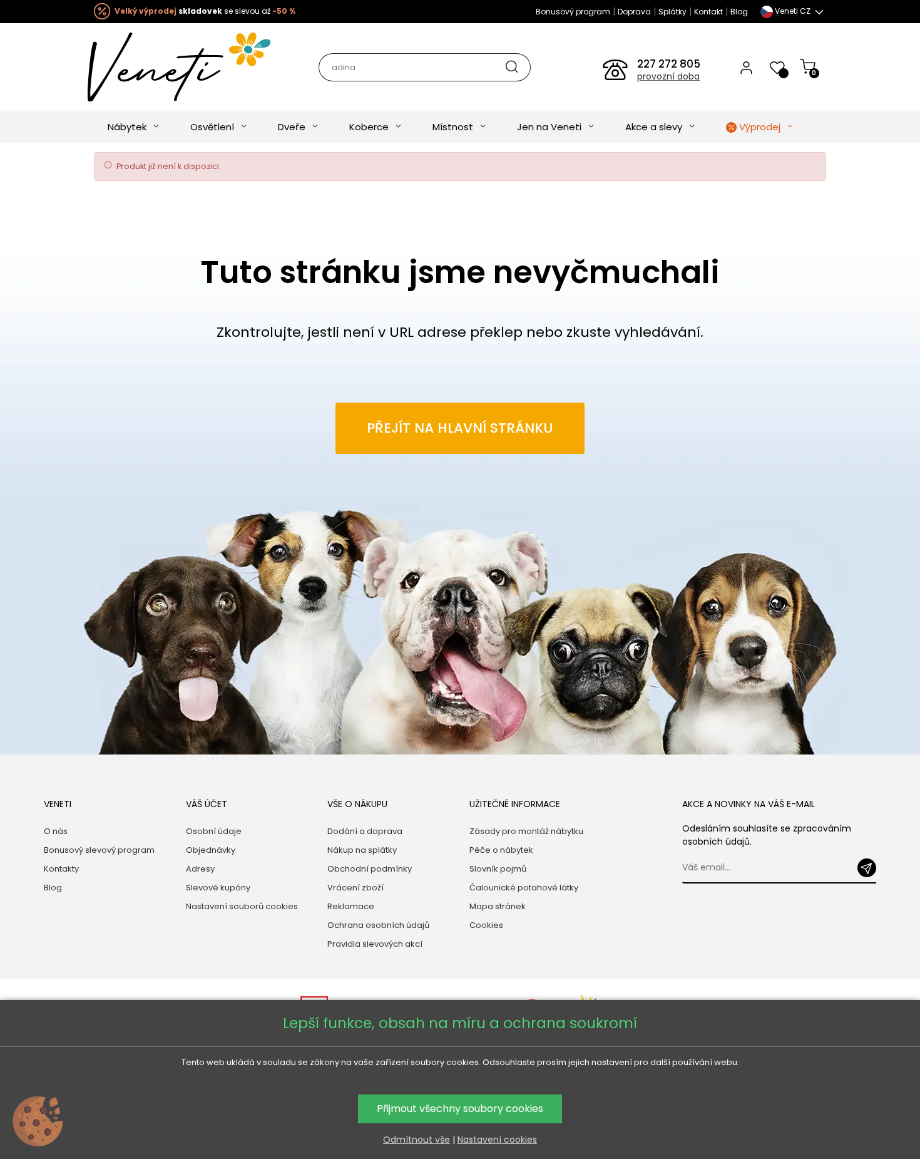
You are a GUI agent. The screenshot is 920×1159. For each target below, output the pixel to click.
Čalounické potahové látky (523, 888)
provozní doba (668, 76)
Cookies (486, 925)
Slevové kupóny (218, 888)
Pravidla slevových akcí (374, 944)
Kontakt (708, 11)
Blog (739, 11)
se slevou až (205, 11)
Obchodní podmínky (369, 869)
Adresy (200, 869)
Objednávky (210, 850)
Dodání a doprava (364, 831)
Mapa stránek (497, 906)
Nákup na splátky (362, 850)
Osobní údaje (214, 831)
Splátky (672, 11)
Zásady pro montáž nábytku (526, 831)
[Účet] (746, 67)
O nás (56, 831)
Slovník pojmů (497, 869)
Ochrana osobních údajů (378, 925)
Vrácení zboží (355, 888)
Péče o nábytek (501, 850)
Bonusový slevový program (99, 850)
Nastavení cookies (497, 1139)
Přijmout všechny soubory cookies (460, 1108)
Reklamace (350, 906)
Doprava (634, 11)
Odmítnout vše (416, 1139)
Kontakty (61, 869)
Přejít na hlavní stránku (460, 428)
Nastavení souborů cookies (242, 906)
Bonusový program (573, 11)
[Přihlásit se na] (866, 867)
